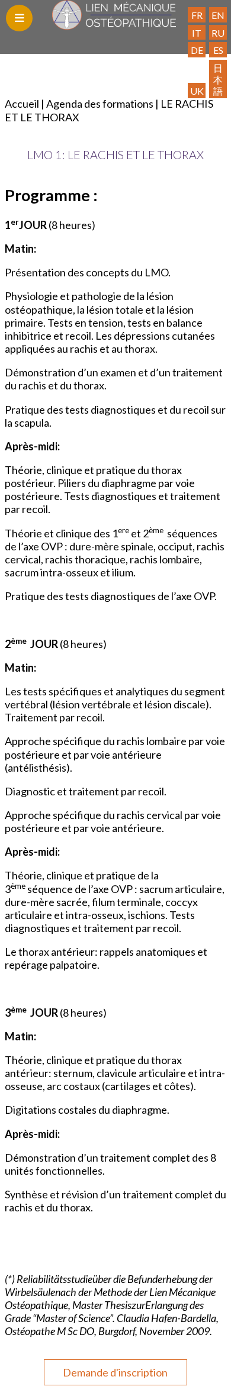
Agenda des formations (99, 103)
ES (218, 50)
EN (217, 15)
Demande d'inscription (115, 1372)
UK (197, 90)
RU (217, 32)
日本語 (218, 79)
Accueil (22, 103)
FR (197, 15)
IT (196, 32)
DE (197, 50)
